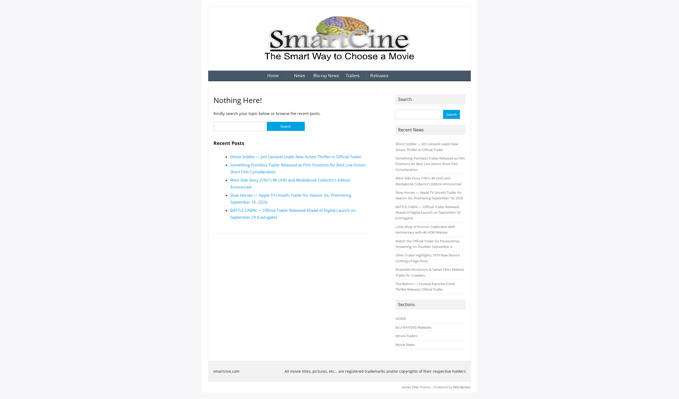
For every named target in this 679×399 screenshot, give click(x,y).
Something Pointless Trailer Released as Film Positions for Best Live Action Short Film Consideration (430, 164)
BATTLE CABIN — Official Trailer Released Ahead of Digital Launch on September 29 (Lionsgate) (427, 212)
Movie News (405, 344)
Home (273, 76)
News (299, 76)
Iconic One (410, 387)
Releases (379, 76)
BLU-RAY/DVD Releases (413, 327)
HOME (400, 318)
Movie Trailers (406, 335)
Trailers (353, 76)
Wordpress (462, 387)
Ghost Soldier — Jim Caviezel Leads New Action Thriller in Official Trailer (296, 156)
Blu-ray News (326, 76)
